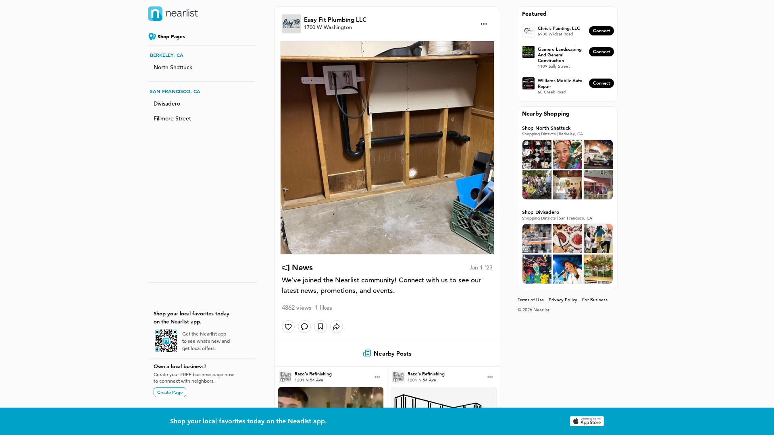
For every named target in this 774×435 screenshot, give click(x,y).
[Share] (336, 326)
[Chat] (304, 326)
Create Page (170, 392)
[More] (484, 24)
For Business (595, 299)
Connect (601, 30)
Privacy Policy (563, 299)
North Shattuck (173, 67)
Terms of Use (531, 299)
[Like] (288, 326)
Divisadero (167, 103)
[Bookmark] (320, 326)
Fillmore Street (172, 118)
